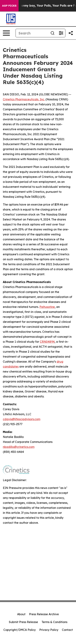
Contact (67, 630)
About (21, 614)
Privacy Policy (48, 630)
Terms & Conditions (54, 622)
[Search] (52, 33)
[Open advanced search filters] (61, 33)
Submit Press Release (23, 622)
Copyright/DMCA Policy (19, 630)
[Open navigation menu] (6, 33)
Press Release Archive (44, 614)
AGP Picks (9, 5)
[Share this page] (70, 33)
